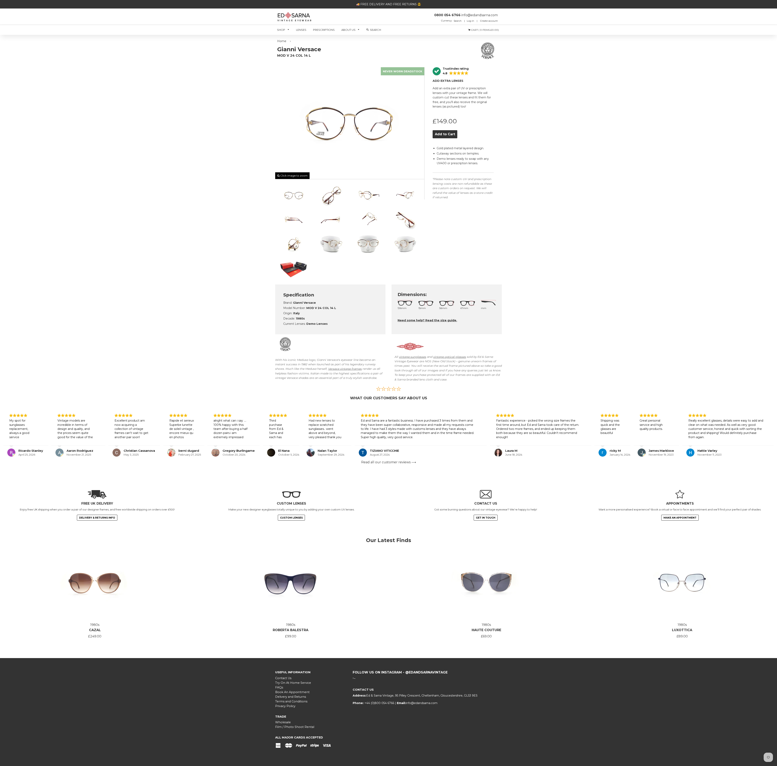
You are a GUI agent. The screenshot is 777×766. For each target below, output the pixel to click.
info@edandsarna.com (421, 703)
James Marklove (661, 451)
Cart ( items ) (484, 29)
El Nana (284, 451)
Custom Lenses (291, 517)
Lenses (301, 29)
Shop (281, 29)
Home (281, 41)
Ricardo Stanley (30, 451)
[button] (451, 71)
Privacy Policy (285, 706)
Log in (470, 20)
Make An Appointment (679, 517)
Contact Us (283, 678)
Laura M (511, 451)
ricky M (615, 451)
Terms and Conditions (291, 701)
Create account (489, 20)
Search (458, 20)
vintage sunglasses (412, 357)
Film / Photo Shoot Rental (294, 727)
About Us (348, 29)
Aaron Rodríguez (80, 451)
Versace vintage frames (345, 369)
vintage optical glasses (449, 357)
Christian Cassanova (139, 451)
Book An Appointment (292, 692)
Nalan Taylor (327, 451)
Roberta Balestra (290, 630)
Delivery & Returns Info (97, 517)
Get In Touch (485, 517)
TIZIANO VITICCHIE (384, 451)
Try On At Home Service (293, 683)
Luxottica (682, 630)
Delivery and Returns (290, 697)
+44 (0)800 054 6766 (379, 703)
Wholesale (283, 722)
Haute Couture (486, 630)
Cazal (95, 630)
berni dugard (188, 451)
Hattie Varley (707, 451)
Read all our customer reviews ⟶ (388, 462)
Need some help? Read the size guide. (427, 320)
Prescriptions (324, 29)
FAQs (279, 687)
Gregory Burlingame (239, 451)
